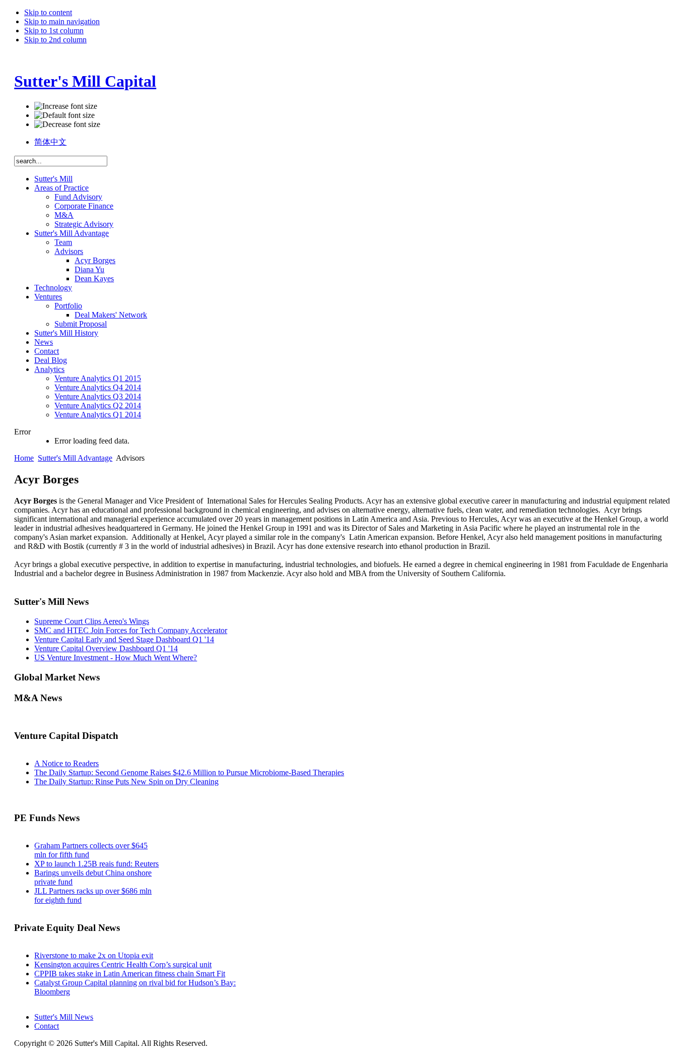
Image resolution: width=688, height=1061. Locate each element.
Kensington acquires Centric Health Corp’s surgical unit (123, 964)
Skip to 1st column (54, 30)
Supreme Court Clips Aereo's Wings (91, 621)
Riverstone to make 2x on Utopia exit (93, 955)
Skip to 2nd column (55, 39)
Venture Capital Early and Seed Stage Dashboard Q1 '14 (124, 639)
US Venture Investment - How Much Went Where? (115, 657)
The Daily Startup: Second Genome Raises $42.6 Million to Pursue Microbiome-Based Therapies (189, 772)
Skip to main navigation (62, 21)
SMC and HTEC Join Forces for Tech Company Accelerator (130, 630)
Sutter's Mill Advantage (75, 458)
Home (24, 458)
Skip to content (48, 12)
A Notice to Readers (66, 763)
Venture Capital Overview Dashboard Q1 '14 (106, 648)
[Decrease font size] (67, 124)
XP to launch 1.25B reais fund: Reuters (96, 863)
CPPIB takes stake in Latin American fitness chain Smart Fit (129, 973)
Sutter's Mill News (63, 1017)
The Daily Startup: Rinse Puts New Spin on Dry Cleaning (126, 781)
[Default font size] (64, 115)
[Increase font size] (65, 106)
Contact (46, 1026)
